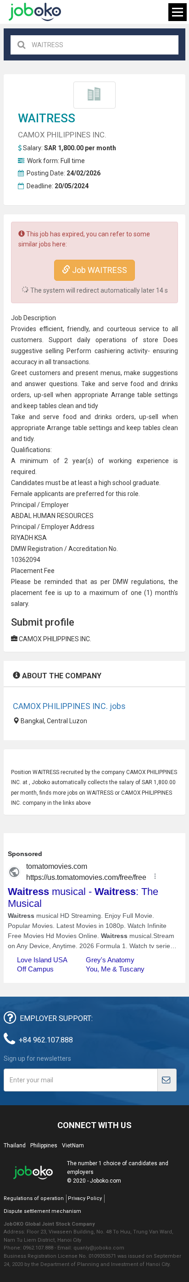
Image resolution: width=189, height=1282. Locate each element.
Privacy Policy (85, 1198)
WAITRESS (46, 118)
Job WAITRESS (98, 270)
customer (43, 372)
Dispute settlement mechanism (42, 1211)
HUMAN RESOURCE (61, 515)
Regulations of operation (34, 1198)
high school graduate (129, 482)
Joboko (35, 11)
